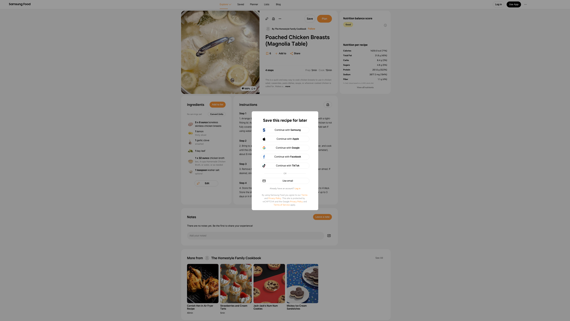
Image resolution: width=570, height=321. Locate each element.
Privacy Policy (274, 198)
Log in (297, 188)
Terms (304, 195)
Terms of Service (282, 204)
